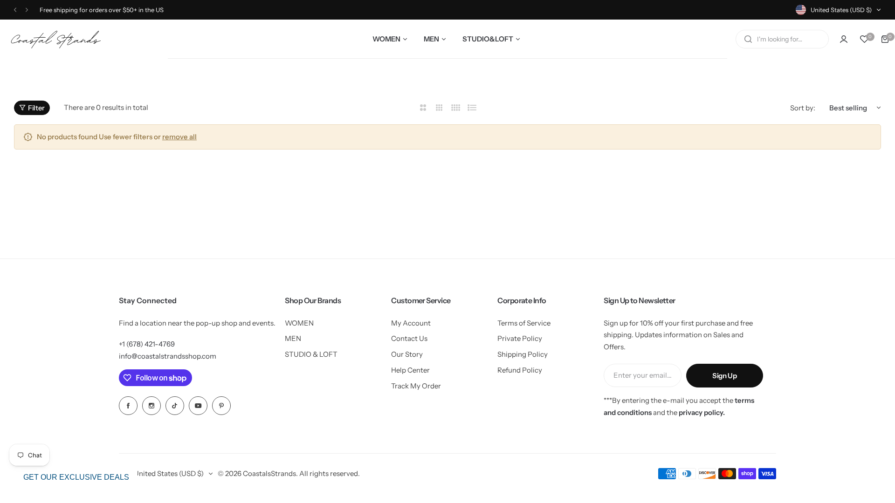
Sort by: (802, 107)
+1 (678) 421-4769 (147, 344)
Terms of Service (524, 323)
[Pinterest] (221, 405)
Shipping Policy (522, 354)
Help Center (410, 370)
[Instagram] (151, 405)
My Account (411, 323)
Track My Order (416, 385)
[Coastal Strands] (58, 39)
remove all (179, 136)
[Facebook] (128, 405)
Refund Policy (519, 370)
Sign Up (724, 375)
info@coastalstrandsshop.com (167, 356)
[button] (15, 10)
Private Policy (519, 338)
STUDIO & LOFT (311, 354)
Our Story (407, 354)
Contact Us (409, 338)
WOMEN (299, 323)
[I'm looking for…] (748, 39)
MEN (293, 338)
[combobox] (782, 39)
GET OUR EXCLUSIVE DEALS (76, 477)
